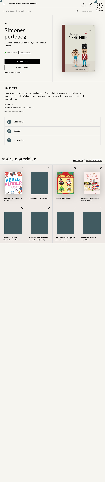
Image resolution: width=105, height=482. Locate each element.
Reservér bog (22, 62)
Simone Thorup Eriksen (17, 43)
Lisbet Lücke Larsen (61, 240)
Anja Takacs (85, 240)
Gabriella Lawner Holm (10, 240)
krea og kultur (27, 108)
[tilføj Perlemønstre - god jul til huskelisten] (75, 168)
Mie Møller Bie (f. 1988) (37, 240)
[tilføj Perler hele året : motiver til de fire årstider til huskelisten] (48, 208)
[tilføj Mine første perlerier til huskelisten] (101, 208)
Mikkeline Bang (86, 200)
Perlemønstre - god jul (63, 198)
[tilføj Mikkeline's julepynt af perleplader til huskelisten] (101, 168)
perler (20, 108)
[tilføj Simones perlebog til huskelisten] (6, 24)
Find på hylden (22, 68)
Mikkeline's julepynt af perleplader (89, 198)
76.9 (12, 104)
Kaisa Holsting (7, 200)
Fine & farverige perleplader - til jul (65, 238)
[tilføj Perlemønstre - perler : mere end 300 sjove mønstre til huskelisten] (48, 168)
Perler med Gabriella (10, 238)
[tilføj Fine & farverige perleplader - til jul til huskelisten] (75, 208)
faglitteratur (20, 112)
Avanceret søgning (87, 11)
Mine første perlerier (88, 238)
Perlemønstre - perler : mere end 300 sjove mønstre (39, 198)
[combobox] (40, 11)
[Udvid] (33, 108)
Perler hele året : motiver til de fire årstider (38, 238)
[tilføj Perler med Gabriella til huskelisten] (22, 208)
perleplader (14, 108)
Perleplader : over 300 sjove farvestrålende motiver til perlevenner (12, 198)
